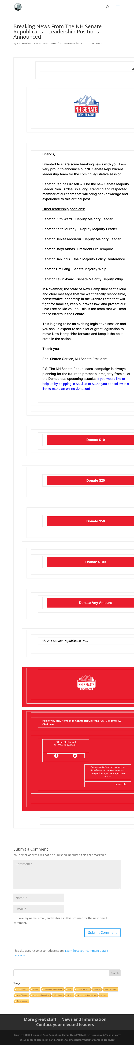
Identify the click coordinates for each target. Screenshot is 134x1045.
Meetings (58, 995)
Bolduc (35, 989)
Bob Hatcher (24, 43)
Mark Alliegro (22, 995)
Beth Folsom (22, 989)
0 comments (95, 43)
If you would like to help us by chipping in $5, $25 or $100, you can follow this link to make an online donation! (85, 383)
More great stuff (40, 1019)
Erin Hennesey (83, 989)
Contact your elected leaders (65, 1024)
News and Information (83, 1019)
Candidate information (53, 989)
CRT (69, 989)
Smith (103, 995)
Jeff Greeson (110, 989)
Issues (97, 989)
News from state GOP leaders (67, 43)
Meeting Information (41, 995)
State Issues (22, 1001)
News (70, 995)
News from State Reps (87, 995)
